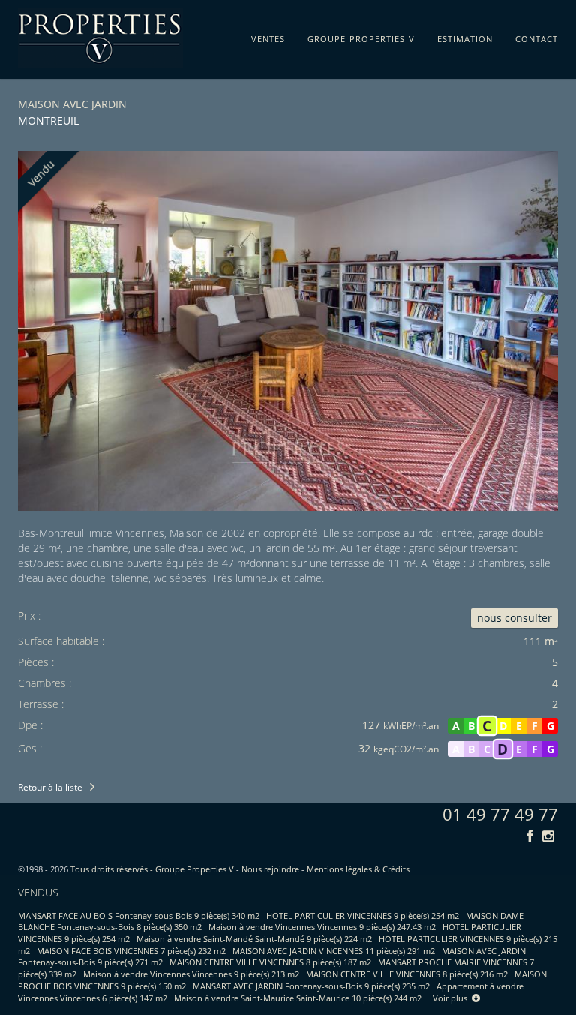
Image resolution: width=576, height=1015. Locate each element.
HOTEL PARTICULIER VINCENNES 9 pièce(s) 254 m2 (362, 915)
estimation (465, 36)
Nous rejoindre (270, 869)
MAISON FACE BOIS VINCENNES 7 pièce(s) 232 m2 (131, 950)
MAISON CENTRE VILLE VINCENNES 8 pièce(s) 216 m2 (407, 974)
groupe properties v (361, 36)
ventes (268, 36)
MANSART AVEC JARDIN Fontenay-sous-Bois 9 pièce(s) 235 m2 (311, 986)
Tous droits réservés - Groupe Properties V (152, 869)
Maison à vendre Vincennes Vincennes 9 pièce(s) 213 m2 (191, 974)
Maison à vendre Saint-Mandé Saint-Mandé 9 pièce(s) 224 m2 (254, 938)
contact (536, 36)
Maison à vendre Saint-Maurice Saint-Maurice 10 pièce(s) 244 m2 (298, 998)
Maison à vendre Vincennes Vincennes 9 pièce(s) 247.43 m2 (322, 926)
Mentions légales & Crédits (358, 869)
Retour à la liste (50, 787)
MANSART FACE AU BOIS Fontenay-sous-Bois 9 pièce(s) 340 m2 (139, 915)
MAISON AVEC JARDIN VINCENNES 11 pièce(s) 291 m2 (333, 950)
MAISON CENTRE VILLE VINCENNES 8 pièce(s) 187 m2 (270, 962)
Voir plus (452, 998)
